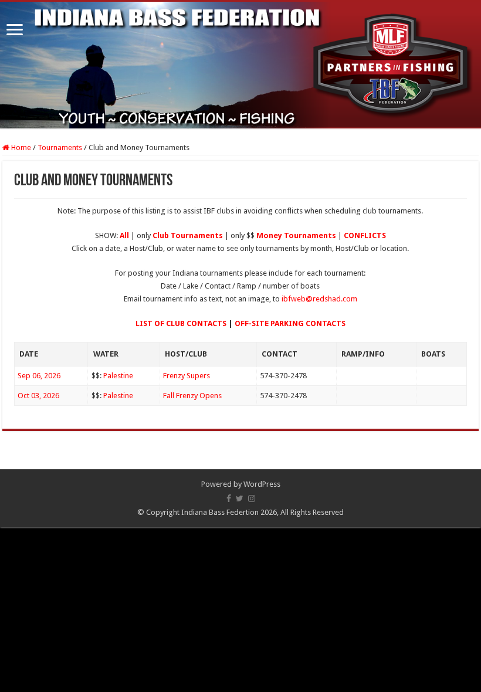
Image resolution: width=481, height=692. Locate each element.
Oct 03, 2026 (38, 395)
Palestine (118, 375)
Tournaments (60, 147)
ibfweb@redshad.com (319, 298)
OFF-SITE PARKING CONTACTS (290, 323)
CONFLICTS (365, 235)
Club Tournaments (188, 235)
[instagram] (251, 498)
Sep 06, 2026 (39, 375)
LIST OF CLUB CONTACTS (181, 323)
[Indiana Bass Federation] (240, 65)
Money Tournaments (296, 235)
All (124, 235)
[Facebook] (228, 498)
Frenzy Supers (186, 375)
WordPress (261, 484)
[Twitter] (240, 498)
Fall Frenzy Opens (192, 395)
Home (20, 147)
